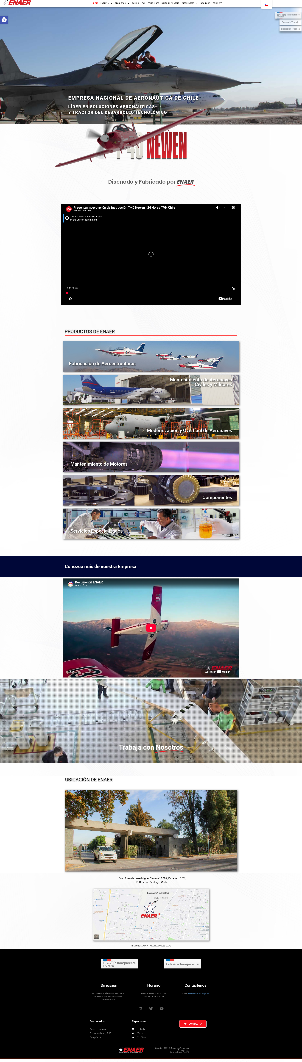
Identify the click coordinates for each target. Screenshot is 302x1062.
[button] (4, 20)
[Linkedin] (140, 1008)
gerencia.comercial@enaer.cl (199, 993)
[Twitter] (151, 1008)
